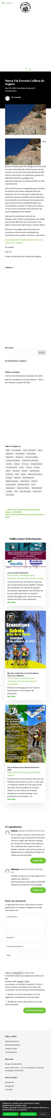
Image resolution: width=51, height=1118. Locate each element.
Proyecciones (11, 485)
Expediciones (34, 471)
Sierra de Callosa (23, 488)
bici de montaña (32, 457)
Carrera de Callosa (13, 460)
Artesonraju (31, 454)
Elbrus (8, 471)
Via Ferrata (10, 495)
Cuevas (29, 467)
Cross (21, 467)
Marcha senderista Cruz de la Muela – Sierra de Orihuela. (23, 674)
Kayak (23, 474)
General (29, 88)
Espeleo (25, 471)
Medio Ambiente (12, 481)
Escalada (21, 88)
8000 (8, 450)
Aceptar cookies (10, 1114)
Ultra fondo (37, 491)
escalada (16, 471)
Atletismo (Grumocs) (26, 578)
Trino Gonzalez (25, 491)
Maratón (17, 478)
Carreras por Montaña (30, 460)
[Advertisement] (25, 40)
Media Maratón (28, 478)
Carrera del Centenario (15, 376)
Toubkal (9, 491)
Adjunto (8, 973)
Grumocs (9, 474)
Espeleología (34, 772)
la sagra (9, 478)
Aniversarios (20, 454)
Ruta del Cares (23, 485)
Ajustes (43, 1114)
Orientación (25, 481)
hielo (17, 474)
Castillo (9, 464)
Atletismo (9, 457)
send (33, 485)
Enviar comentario (34, 1010)
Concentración (11, 467)
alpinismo (9, 454)
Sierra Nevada (37, 488)
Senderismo (10, 488)
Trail (15, 491)
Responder (38, 860)
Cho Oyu (25, 464)
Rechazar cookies (28, 1114)
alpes (40, 450)
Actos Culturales (29, 450)
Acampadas (16, 450)
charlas (16, 464)
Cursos (36, 467)
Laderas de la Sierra (35, 474)
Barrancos (19, 457)
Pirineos (34, 481)
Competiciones (36, 464)
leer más (11, 602)
